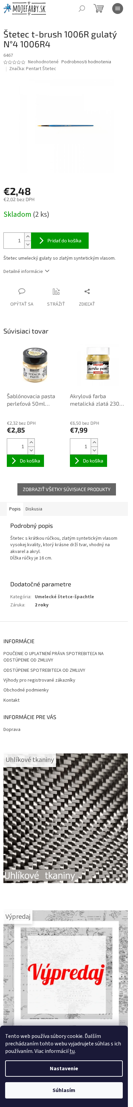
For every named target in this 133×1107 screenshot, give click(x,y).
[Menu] (117, 8)
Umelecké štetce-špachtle (64, 596)
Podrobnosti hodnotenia (86, 62)
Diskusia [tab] (34, 509)
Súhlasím (64, 1090)
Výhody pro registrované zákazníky (39, 680)
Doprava (11, 729)
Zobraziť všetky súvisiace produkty (66, 489)
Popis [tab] (15, 509)
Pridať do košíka (64, 240)
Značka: (32, 68)
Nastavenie (64, 1068)
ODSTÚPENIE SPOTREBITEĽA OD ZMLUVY (44, 670)
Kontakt (11, 700)
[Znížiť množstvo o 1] (27, 244)
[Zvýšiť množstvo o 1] (27, 237)
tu (72, 1051)
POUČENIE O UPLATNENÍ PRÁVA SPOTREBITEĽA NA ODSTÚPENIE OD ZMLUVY (53, 657)
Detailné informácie (23, 271)
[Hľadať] (82, 8)
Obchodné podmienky (26, 690)
